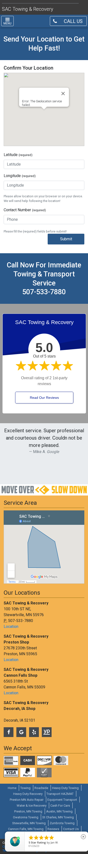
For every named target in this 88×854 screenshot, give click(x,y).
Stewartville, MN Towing (29, 823)
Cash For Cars (60, 805)
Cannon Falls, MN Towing (26, 829)
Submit (66, 239)
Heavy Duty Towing (65, 788)
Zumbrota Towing (62, 823)
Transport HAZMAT (60, 794)
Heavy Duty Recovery (28, 794)
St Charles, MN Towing (58, 817)
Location (11, 626)
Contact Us (71, 829)
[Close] (63, 93)
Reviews (53, 829)
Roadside (41, 788)
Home (12, 788)
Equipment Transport (62, 799)
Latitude (18, 154)
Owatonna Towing (25, 817)
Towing (25, 788)
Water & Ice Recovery (31, 805)
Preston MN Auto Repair (27, 799)
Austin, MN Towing (59, 811)
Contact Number (25, 210)
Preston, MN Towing (28, 811)
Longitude (20, 175)
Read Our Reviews (44, 398)
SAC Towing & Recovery (27, 9)
